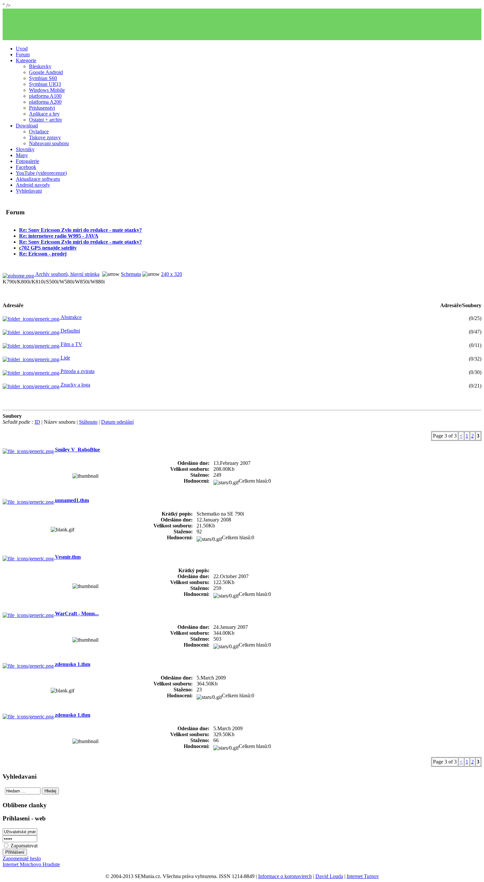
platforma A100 (45, 96)
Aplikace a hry (44, 114)
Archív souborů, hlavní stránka (66, 274)
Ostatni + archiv (45, 119)
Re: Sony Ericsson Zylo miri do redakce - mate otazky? (80, 230)
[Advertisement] (242, 24)
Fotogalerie (27, 161)
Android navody (33, 185)
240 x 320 (171, 274)
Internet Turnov (363, 876)
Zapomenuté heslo (22, 858)
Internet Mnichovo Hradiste (31, 864)
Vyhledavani (29, 191)
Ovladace (39, 131)
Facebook (26, 167)
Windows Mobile (47, 90)
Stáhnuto (88, 422)
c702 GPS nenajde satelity (48, 248)
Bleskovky (40, 66)
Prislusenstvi (42, 108)
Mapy (22, 155)
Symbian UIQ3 (45, 84)
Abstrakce (70, 317)
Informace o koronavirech (285, 876)
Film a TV (70, 344)
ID (37, 422)
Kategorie (26, 60)
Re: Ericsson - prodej (43, 253)
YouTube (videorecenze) (41, 173)
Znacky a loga (74, 385)
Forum (23, 54)
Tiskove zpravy (45, 137)
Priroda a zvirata (76, 371)
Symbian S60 (43, 78)
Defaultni (69, 331)
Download (27, 125)
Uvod (22, 48)
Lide (64, 358)
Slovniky (25, 149)
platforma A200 (45, 102)
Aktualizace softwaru (38, 179)
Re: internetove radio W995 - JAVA (58, 236)
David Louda (329, 876)
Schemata (131, 274)
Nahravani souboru (49, 143)
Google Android (46, 72)
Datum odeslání (117, 422)
